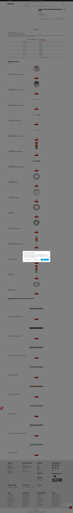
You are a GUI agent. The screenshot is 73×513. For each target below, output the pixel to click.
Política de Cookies (33, 257)
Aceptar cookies (44, 259)
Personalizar (28, 259)
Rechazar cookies (36, 259)
